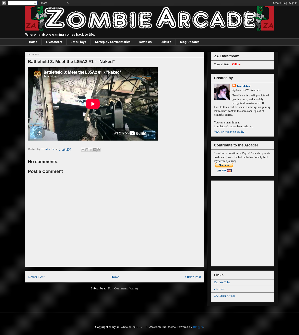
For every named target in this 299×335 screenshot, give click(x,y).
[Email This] (83, 150)
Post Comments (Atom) (123, 288)
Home (33, 42)
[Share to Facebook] (95, 150)
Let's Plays (78, 42)
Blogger (198, 327)
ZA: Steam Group (224, 296)
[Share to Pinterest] (98, 150)
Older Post (193, 276)
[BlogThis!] (87, 150)
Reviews (145, 42)
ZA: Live (219, 289)
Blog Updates (190, 42)
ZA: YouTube (222, 282)
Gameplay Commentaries (113, 42)
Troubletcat (244, 86)
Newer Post (36, 276)
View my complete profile (229, 131)
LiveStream (54, 42)
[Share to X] (91, 150)
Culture (165, 42)
